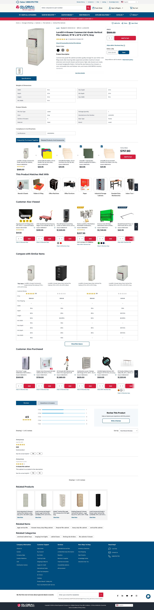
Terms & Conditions (73, 607)
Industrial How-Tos (83, 562)
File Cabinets (47, 23)
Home (18, 23)
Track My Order (41, 558)
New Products (82, 555)
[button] (129, 2)
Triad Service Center (63, 562)
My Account (40, 552)
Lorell (57, 28)
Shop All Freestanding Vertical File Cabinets (68, 43)
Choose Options (25, 216)
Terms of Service (96, 598)
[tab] (26, 78)
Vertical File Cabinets (59, 23)
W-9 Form (40, 575)
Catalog (104, 2)
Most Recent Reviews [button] (126, 431)
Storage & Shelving (27, 23)
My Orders (40, 555)
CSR (18, 562)
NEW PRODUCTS (84, 15)
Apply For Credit (41, 565)
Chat (98, 2)
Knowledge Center (114, 2)
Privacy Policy (86, 598)
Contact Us (91, 2)
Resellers (60, 555)
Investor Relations (21, 558)
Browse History (81, 2)
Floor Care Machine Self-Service (46, 585)
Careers (19, 552)
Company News (21, 555)
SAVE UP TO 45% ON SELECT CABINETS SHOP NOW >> (77, 19)
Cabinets (38, 23)
